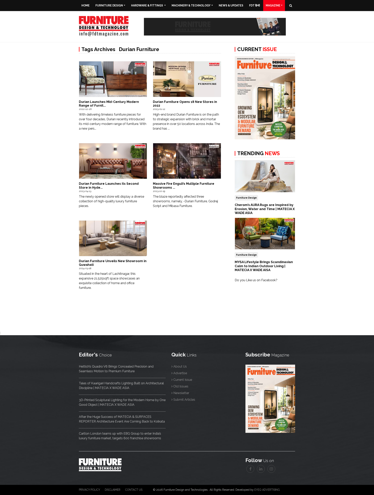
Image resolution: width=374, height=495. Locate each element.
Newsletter (181, 393)
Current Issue (182, 380)
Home (85, 5)
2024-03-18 (85, 268)
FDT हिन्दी (254, 5)
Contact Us (133, 489)
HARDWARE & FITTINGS (147, 5)
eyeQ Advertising (267, 489)
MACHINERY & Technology (191, 5)
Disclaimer (112, 489)
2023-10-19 (159, 191)
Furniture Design (109, 5)
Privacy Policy (89, 489)
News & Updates (231, 5)
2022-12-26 (85, 109)
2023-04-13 (85, 191)
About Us (180, 366)
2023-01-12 (159, 109)
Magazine (273, 5)
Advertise (180, 373)
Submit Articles (184, 399)
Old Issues (180, 386)
